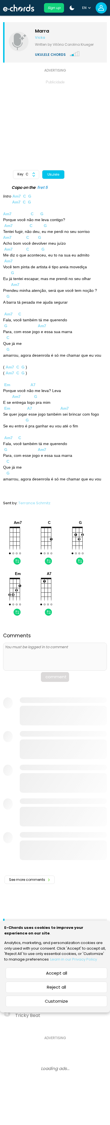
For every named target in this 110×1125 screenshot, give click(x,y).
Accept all (56, 973)
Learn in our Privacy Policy (73, 959)
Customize (56, 1001)
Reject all (56, 987)
